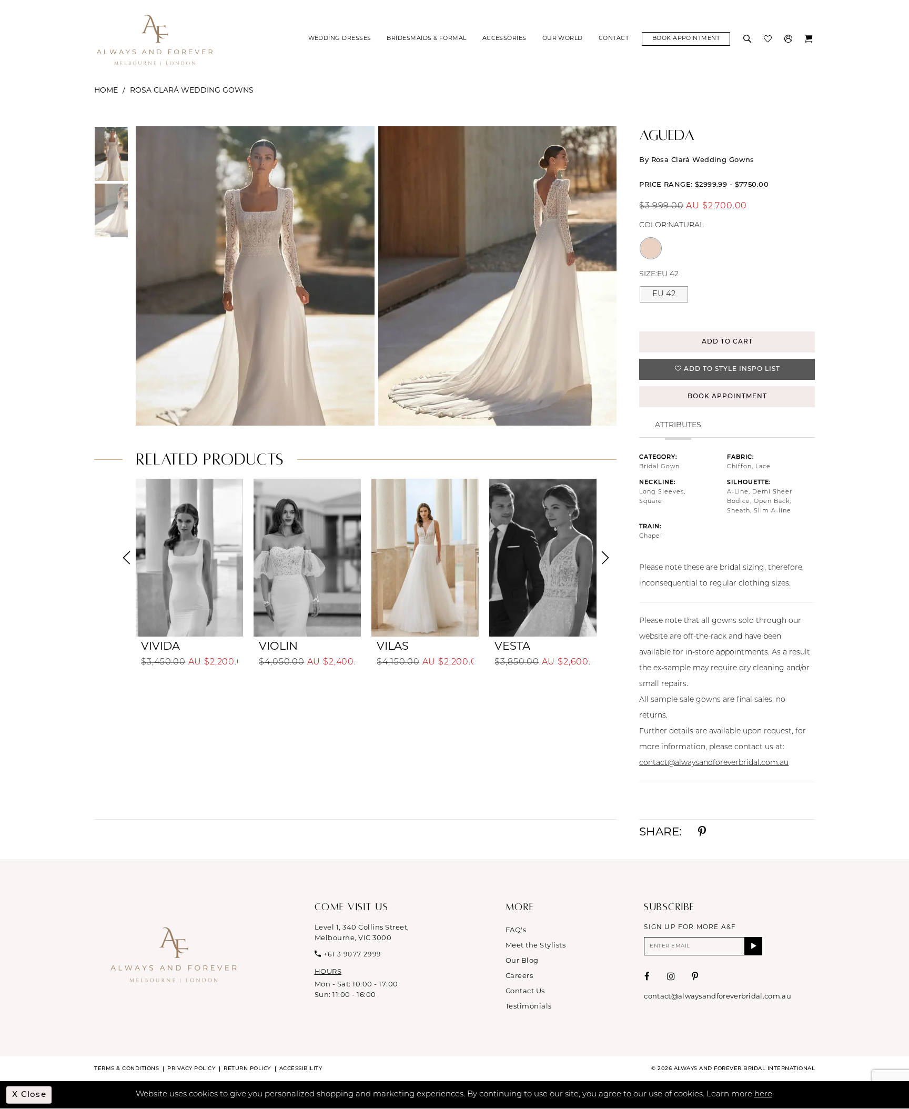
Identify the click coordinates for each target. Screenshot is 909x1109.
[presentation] (189, 558)
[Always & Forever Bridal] (154, 39)
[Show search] (748, 39)
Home (106, 91)
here (763, 1094)
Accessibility (300, 1069)
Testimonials (529, 1006)
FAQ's (516, 930)
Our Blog (522, 960)
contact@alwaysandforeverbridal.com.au (714, 763)
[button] (789, 39)
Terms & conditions (126, 1069)
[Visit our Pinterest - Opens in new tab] (695, 976)
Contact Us (525, 991)
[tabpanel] (253, 276)
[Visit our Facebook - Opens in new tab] (647, 976)
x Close (29, 1095)
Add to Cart (727, 342)
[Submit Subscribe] (753, 946)
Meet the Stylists (536, 945)
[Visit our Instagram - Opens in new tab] (671, 976)
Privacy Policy (191, 1069)
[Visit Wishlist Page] (769, 39)
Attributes (678, 425)
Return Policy (247, 1069)
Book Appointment (727, 397)
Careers (519, 976)
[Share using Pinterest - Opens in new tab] (702, 832)
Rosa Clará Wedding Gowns (192, 91)
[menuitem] (339, 39)
